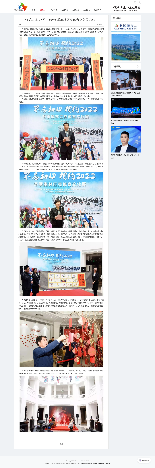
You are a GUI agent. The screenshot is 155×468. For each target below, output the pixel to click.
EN (139, 3)
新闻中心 (43, 10)
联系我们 (97, 10)
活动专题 (54, 10)
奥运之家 (86, 10)
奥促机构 (75, 10)
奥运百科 (64, 10)
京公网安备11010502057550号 (87, 463)
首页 (33, 10)
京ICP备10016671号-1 (104, 463)
